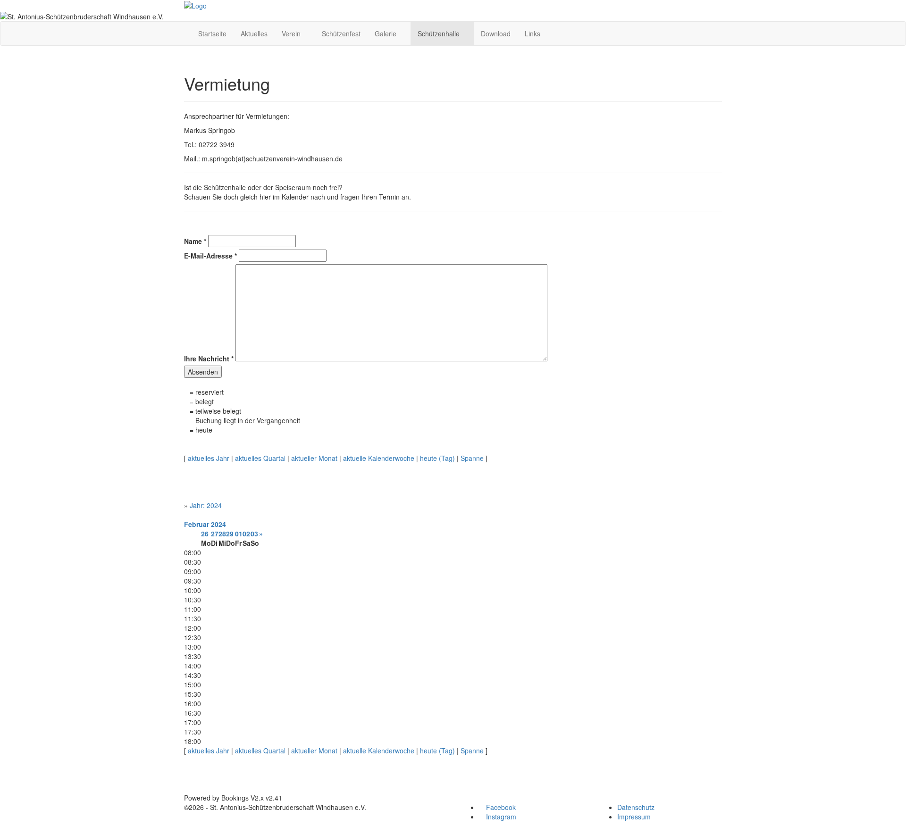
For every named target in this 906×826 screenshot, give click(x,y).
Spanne (472, 458)
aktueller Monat (314, 458)
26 (205, 533)
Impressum (634, 816)
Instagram (500, 816)
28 (222, 533)
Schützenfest (341, 33)
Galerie (386, 33)
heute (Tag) (437, 458)
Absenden (203, 371)
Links (532, 33)
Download (496, 33)
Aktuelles (254, 33)
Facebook (500, 807)
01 (239, 533)
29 (230, 533)
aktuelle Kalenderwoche (378, 458)
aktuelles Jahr (208, 458)
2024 (218, 524)
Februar (196, 524)
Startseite (212, 33)
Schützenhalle (439, 33)
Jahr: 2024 (206, 505)
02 (246, 533)
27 (214, 533)
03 (254, 533)
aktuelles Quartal (260, 458)
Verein (292, 33)
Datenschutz (635, 807)
